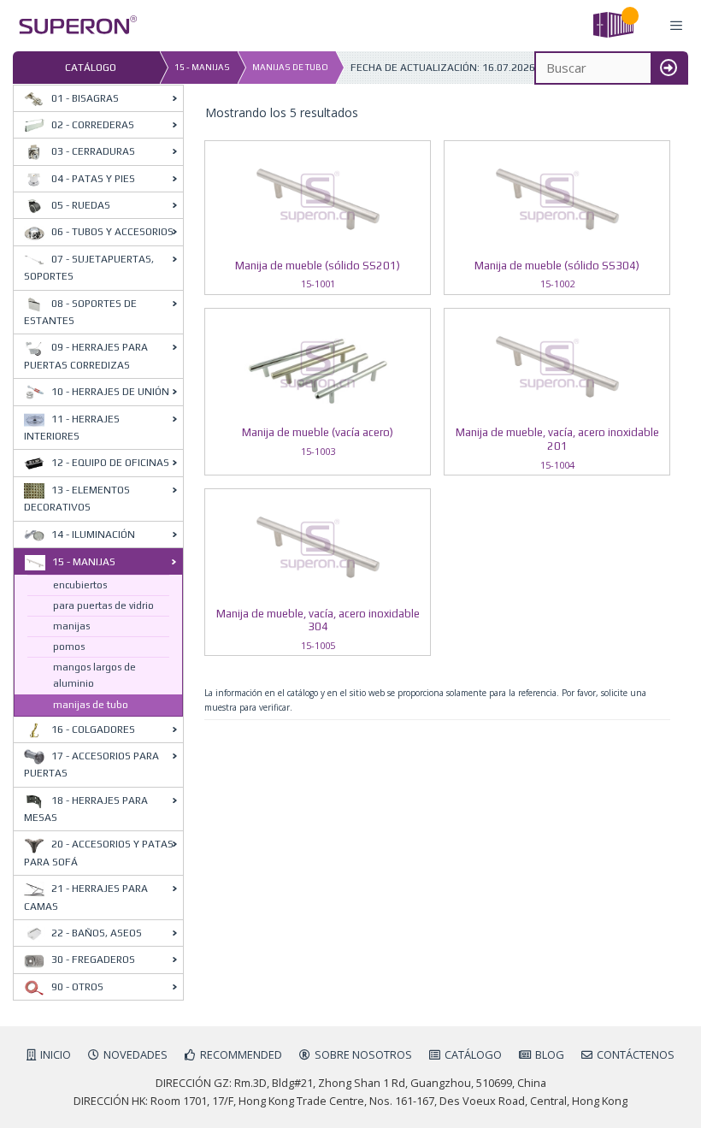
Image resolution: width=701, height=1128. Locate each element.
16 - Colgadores (93, 729)
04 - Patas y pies (93, 179)
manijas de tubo (290, 67)
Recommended (241, 1054)
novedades (135, 1054)
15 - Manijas (202, 67)
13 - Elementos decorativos (77, 498)
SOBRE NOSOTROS (363, 1054)
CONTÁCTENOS (635, 1054)
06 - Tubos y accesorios (112, 232)
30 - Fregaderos (93, 960)
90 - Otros (77, 987)
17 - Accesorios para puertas (91, 764)
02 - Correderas (92, 125)
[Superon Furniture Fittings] (73, 26)
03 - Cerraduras (93, 151)
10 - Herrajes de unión (110, 392)
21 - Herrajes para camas (86, 897)
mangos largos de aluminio (94, 675)
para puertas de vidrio (103, 605)
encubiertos (80, 585)
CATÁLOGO (473, 1054)
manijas (71, 626)
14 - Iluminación (93, 534)
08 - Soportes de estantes (80, 312)
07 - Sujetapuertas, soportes (89, 267)
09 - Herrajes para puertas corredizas (86, 355)
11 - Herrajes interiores (72, 427)
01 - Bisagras (85, 98)
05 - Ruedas (80, 205)
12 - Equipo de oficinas (110, 463)
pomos (69, 646)
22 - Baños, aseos (96, 933)
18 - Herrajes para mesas (86, 809)
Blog (549, 1054)
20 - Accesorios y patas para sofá (99, 852)
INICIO (55, 1054)
